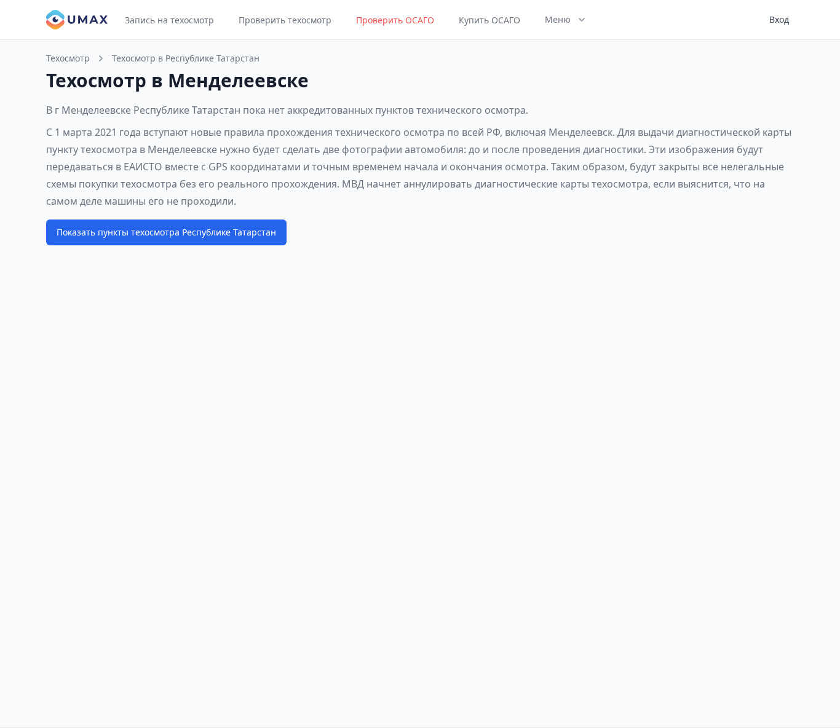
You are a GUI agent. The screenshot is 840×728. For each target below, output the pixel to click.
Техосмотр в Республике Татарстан (186, 58)
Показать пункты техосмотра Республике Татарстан (166, 232)
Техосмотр (68, 58)
